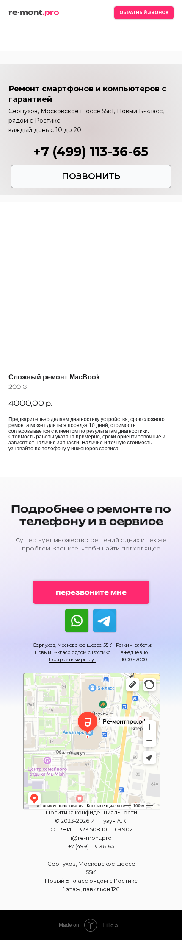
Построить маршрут (72, 659)
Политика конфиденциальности (91, 812)
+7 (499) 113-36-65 (91, 152)
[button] (144, 12)
